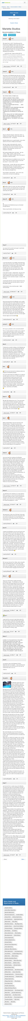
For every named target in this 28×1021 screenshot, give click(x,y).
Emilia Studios (17, 935)
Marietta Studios (8, 960)
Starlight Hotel (8, 994)
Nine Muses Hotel (19, 969)
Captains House (8, 926)
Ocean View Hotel (16, 971)
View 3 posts (6, 291)
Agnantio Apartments (9, 912)
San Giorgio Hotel (19, 990)
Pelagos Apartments (9, 978)
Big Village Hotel (18, 923)
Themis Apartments (18, 997)
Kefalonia (4, 6)
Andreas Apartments (17, 916)
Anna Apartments (8, 919)
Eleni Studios (18, 933)
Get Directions (12, 35)
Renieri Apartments (9, 990)
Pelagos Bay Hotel (9, 981)
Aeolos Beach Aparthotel (10, 910)
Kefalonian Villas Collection (10, 949)
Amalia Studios (19, 914)
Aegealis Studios (8, 907)
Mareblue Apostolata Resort (11, 958)
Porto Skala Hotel (8, 983)
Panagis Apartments (9, 974)
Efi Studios (14, 930)
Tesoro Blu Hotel (8, 997)
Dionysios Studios (18, 928)
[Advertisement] (14, 229)
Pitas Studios (17, 981)
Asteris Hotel (7, 921)
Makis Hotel (7, 955)
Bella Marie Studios (9, 923)
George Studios (8, 942)
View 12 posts (7, 66)
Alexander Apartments (9, 914)
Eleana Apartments (9, 933)
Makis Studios (15, 955)
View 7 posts (6, 631)
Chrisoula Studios (8, 928)
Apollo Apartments (18, 919)
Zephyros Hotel (8, 1004)
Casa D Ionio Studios (18, 926)
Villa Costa (16, 999)
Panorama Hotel (18, 974)
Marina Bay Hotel (17, 960)
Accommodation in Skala (16, 6)
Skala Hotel (7, 992)
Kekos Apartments (9, 951)
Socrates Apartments (16, 992)
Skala (8, 6)
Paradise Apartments (9, 976)
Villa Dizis (7, 1001)
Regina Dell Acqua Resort (10, 988)
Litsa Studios (7, 953)
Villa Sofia (13, 1001)
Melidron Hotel (16, 962)
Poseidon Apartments (9, 985)
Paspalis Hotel (19, 976)
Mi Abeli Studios (8, 965)
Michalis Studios (17, 965)
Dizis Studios (7, 930)
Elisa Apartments (8, 935)
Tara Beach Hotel (16, 994)
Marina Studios (8, 962)
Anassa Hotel (7, 916)
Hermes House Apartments (10, 944)
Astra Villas (14, 921)
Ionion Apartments (9, 946)
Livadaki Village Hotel (16, 953)
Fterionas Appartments (10, 939)
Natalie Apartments (9, 969)
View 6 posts (6, 504)
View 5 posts (6, 413)
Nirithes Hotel (8, 971)
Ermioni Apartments (9, 937)
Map (5, 35)
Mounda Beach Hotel (9, 967)
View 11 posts (7, 123)
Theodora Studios (8, 999)
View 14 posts (7, 486)
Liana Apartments (18, 951)
